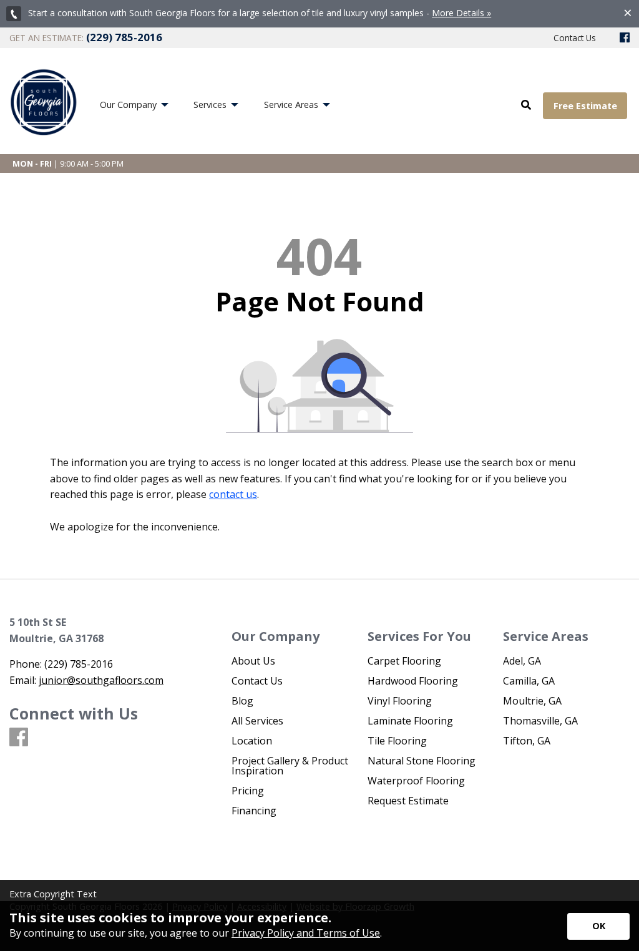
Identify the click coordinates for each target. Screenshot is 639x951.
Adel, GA (522, 661)
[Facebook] (625, 38)
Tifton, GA (526, 741)
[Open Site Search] (526, 105)
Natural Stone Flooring (422, 761)
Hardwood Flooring (413, 681)
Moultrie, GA (532, 701)
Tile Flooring (397, 741)
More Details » (461, 13)
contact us (233, 494)
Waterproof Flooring (416, 781)
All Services (257, 721)
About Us (253, 661)
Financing (254, 811)
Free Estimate (585, 106)
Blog (242, 701)
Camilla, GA (529, 681)
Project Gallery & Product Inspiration (290, 766)
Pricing (248, 791)
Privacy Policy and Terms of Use (306, 933)
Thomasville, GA (540, 721)
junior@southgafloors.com (101, 680)
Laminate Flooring (410, 721)
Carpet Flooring (404, 661)
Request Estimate (408, 801)
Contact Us (257, 681)
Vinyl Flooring (400, 701)
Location (252, 741)
